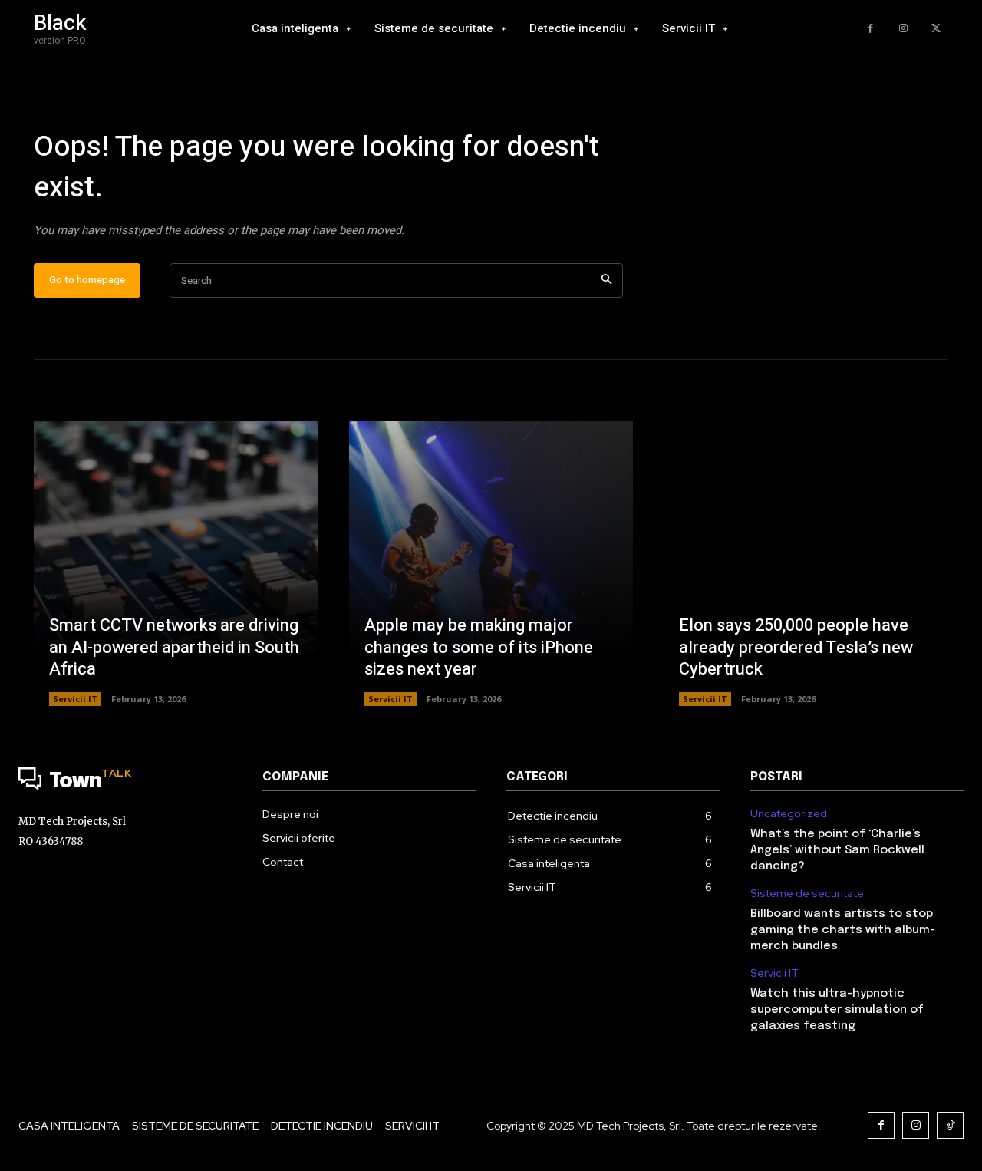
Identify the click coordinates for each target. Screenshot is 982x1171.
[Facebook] (870, 28)
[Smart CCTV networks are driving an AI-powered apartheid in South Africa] (176, 563)
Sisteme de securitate (807, 893)
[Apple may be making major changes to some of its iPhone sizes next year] (491, 563)
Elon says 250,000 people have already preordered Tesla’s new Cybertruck (796, 647)
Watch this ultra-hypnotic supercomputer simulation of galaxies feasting (837, 1010)
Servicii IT (75, 698)
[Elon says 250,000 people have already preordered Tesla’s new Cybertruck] (806, 563)
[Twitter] (935, 28)
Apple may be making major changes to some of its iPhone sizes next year (478, 647)
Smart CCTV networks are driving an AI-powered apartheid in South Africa (174, 647)
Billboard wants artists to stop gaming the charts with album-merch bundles (842, 930)
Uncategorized (788, 813)
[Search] (606, 280)
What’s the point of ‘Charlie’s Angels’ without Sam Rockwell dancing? (837, 850)
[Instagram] (903, 28)
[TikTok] (950, 1125)
